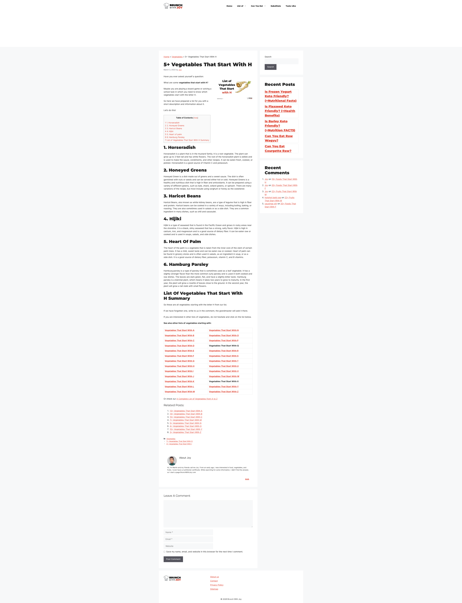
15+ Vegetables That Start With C (186, 417)
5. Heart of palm (173, 134)
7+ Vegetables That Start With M (186, 420)
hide (195, 118)
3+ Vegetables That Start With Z (185, 432)
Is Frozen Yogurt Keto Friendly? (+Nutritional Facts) (281, 96)
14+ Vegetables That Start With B (186, 414)
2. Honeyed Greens (174, 125)
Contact (214, 581)
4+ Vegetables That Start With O (186, 426)
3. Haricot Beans (173, 128)
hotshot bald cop (273, 197)
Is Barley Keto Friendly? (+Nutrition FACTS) (280, 125)
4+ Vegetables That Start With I (179, 444)
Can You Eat (257, 6)
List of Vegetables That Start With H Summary (187, 140)
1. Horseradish (172, 122)
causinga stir (271, 203)
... (247, 477)
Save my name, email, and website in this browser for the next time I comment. (204, 551)
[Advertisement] (231, 30)
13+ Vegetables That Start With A (186, 411)
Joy (266, 179)
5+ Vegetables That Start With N (185, 423)
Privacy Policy (216, 585)
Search (268, 57)
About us (214, 577)
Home (229, 6)
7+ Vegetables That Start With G (179, 441)
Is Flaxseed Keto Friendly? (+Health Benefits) (280, 111)
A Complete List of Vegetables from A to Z (197, 399)
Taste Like (291, 6)
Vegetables (177, 57)
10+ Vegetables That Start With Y (186, 429)
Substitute (276, 6)
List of (240, 6)
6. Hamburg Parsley (175, 137)
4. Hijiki (169, 131)
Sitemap (214, 589)
